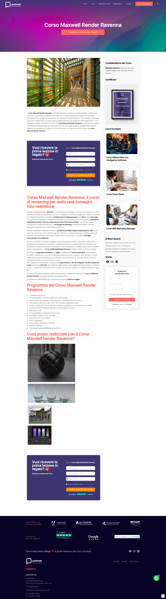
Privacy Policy (87, 170)
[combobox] (68, 164)
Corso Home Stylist (115, 194)
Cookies (124, 561)
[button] (158, 4)
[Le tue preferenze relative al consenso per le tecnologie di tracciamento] (163, 596)
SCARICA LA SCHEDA (122, 300)
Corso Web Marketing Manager (120, 228)
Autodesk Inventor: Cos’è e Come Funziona (118, 246)
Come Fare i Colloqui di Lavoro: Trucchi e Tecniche (120, 243)
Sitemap (116, 561)
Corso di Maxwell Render (37, 212)
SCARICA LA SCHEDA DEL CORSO (83, 32)
